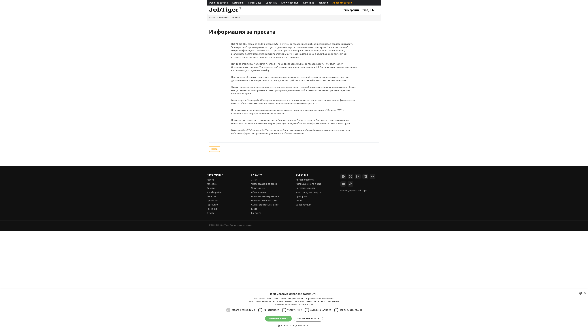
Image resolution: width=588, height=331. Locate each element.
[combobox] (580, 293)
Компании (237, 2)
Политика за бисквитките (264, 200)
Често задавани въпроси (264, 184)
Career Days (254, 2)
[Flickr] (372, 176)
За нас (254, 180)
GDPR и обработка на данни (265, 205)
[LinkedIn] (365, 176)
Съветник (271, 2)
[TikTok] (350, 184)
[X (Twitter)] (350, 176)
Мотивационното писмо (308, 184)
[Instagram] (358, 176)
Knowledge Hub (289, 2)
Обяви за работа (218, 2)
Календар (308, 2)
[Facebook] (343, 176)
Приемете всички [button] (278, 318)
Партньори (212, 205)
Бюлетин (211, 196)
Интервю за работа (305, 188)
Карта (254, 209)
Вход (365, 10)
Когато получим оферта (308, 192)
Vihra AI (299, 200)
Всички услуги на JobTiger (353, 190)
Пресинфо (224, 17)
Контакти (256, 213)
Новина (236, 17)
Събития (211, 188)
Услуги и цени (258, 188)
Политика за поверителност (266, 196)
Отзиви (210, 213)
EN (372, 10)
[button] (294, 325)
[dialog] (294, 310)
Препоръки (301, 196)
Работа (210, 180)
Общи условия (258, 192)
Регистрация (351, 10)
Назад (214, 149)
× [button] (584, 293)
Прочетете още (305, 304)
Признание (212, 200)
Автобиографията (305, 180)
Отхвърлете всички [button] (308, 318)
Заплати (323, 2)
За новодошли (303, 205)
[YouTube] (343, 184)
